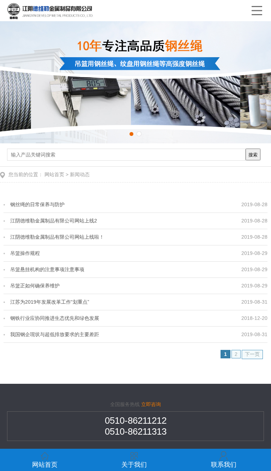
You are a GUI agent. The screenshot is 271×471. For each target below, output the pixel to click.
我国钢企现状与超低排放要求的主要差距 (54, 334)
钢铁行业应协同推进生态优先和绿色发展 (54, 318)
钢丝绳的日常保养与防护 (37, 204)
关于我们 (134, 464)
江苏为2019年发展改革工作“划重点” (49, 302)
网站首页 (54, 174)
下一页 (252, 354)
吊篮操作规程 (26, 253)
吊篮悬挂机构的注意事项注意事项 (48, 269)
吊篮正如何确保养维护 (36, 285)
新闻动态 (80, 174)
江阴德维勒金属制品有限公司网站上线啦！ (57, 237)
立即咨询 (151, 404)
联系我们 (223, 464)
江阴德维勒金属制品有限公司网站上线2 (53, 220)
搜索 (253, 154)
